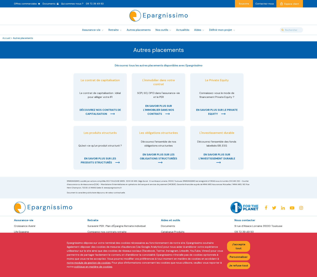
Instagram (301, 208)
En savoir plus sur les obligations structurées (158, 156)
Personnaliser (239, 257)
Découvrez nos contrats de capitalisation (100, 112)
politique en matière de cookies (93, 266)
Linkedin (283, 208)
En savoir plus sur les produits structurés (98, 160)
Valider (282, 30)
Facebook (266, 208)
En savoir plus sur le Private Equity (217, 112)
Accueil (6, 38)
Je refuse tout (238, 265)
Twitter (274, 208)
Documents (168, 226)
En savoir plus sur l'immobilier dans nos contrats (158, 110)
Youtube (292, 208)
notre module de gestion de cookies (89, 262)
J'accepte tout (238, 246)
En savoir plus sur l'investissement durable (217, 156)
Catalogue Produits (172, 232)
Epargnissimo (158, 15)
